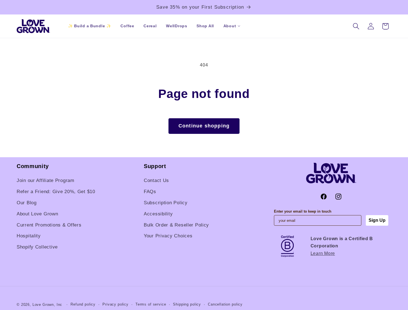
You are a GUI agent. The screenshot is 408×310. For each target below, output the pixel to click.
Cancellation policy (225, 304)
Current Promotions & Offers (49, 225)
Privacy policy (115, 304)
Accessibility (158, 213)
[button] (230, 26)
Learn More (323, 253)
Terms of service (150, 304)
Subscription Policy (166, 202)
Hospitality (29, 235)
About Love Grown (37, 213)
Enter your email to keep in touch (302, 211)
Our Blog (27, 202)
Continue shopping (204, 126)
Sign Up (377, 220)
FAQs (150, 191)
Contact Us (156, 180)
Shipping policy (187, 304)
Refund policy (82, 304)
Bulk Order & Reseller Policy (176, 225)
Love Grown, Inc (47, 304)
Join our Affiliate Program (45, 180)
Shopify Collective (37, 247)
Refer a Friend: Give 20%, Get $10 (56, 191)
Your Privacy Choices (168, 235)
